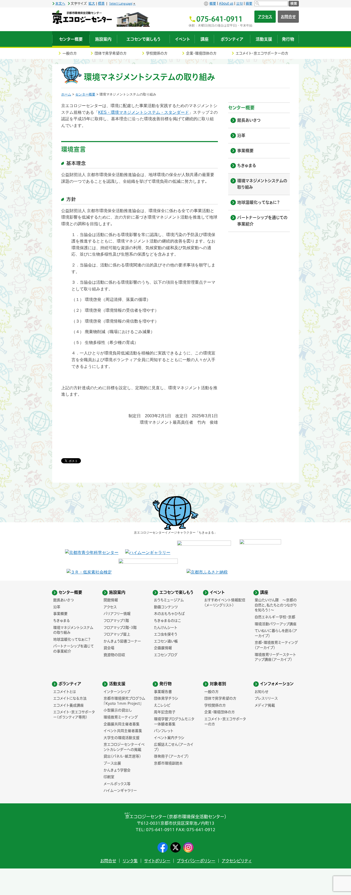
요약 (239, 3)
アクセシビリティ (237, 861)
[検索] (271, 3)
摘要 (249, 3)
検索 (293, 3)
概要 (212, 3)
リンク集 (130, 861)
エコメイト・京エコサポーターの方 (262, 53)
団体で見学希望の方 (111, 53)
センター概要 (85, 94)
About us (226, 3)
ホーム (66, 94)
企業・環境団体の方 (201, 53)
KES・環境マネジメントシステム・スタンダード (143, 112)
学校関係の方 (157, 53)
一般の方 (69, 53)
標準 (101, 3)
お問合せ (288, 17)
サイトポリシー (157, 861)
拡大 (91, 3)
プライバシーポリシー (196, 861)
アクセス (265, 17)
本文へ (60, 3)
